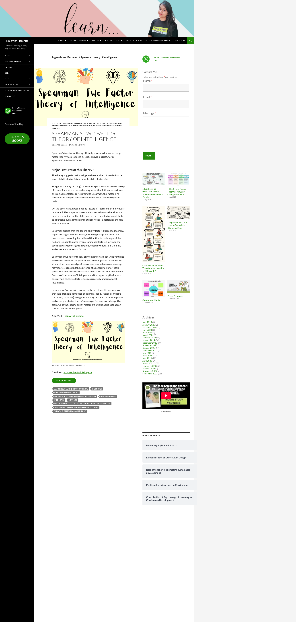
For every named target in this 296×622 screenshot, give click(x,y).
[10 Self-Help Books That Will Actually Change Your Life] (178, 179)
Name (147, 80)
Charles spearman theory (66, 393)
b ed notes (97, 389)
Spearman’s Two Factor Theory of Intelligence (84, 136)
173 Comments (78, 145)
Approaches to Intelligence (78, 372)
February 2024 (149, 337)
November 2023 (149, 345)
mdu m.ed (73, 400)
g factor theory (108, 396)
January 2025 (148, 325)
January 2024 (148, 340)
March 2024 (148, 335)
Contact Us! (179, 41)
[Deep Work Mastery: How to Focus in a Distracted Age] (178, 212)
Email (147, 97)
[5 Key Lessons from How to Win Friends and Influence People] (153, 179)
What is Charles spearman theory (70, 411)
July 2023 (146, 353)
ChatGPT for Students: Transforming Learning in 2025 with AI (153, 268)
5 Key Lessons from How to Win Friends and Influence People (152, 192)
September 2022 (150, 373)
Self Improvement (78, 41)
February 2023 (149, 366)
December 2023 (149, 343)
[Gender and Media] (153, 288)
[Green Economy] (178, 286)
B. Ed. (107, 41)
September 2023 (150, 350)
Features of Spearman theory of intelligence (75, 396)
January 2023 (148, 368)
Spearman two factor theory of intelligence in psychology (82, 404)
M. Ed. (118, 41)
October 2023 (148, 348)
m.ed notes (59, 400)
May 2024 (147, 330)
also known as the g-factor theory (71, 389)
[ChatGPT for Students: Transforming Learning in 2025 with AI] (153, 234)
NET (94, 123)
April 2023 (147, 361)
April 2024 (147, 332)
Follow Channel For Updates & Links (18, 111)
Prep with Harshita (74, 315)
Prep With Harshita (16, 40)
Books (61, 41)
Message (149, 113)
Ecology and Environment (158, 41)
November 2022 (149, 371)
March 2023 (148, 363)
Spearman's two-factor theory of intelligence (76, 407)
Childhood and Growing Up (72, 123)
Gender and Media (151, 300)
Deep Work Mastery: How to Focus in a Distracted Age (177, 225)
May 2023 (147, 358)
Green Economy (175, 296)
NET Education (132, 41)
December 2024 (149, 327)
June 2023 (147, 355)
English (95, 41)
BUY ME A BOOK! (64, 380)
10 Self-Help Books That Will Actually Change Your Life (176, 192)
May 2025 (147, 322)
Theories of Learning (81, 126)
